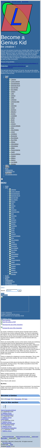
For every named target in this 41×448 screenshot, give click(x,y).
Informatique (14, 144)
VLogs (7, 165)
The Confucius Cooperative (9, 428)
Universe (13, 99)
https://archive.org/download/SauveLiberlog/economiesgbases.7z (19, 63)
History (13, 91)
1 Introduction (9, 170)
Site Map (11, 436)
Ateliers (13, 160)
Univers (13, 124)
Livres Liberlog (15, 81)
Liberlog (13, 79)
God (12, 104)
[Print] (5, 320)
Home (7, 76)
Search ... (3, 290)
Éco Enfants (14, 138)
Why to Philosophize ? (7, 414)
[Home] (16, 34)
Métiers (13, 158)
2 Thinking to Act (10, 171)
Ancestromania (15, 83)
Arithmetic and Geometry (8, 423)
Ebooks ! (13, 112)
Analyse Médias (15, 154)
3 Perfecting (8, 173)
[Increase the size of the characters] (11, 328)
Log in (2, 287)
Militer (13, 148)
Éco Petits (14, 140)
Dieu (12, 128)
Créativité (14, 116)
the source (18, 399)
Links (6, 77)
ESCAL (8, 446)
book (8, 399)
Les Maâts (14, 162)
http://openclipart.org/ (7, 67)
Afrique (13, 142)
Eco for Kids (14, 87)
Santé (13, 152)
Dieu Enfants (15, 130)
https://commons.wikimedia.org (17, 66)
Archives (13, 110)
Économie (14, 136)
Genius (13, 95)
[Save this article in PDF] (8, 322)
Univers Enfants (15, 126)
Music (6, 168)
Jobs (12, 93)
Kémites (13, 164)
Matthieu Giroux (7, 319)
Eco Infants (14, 89)
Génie (13, 118)
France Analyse (15, 150)
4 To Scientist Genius (11, 174)
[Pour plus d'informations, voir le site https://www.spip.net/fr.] (10, 444)
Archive (13, 114)
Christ (13, 108)
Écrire (13, 122)
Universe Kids (15, 101)
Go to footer (25, 1)
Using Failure (5, 419)
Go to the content (6, 1)
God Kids (14, 106)
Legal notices (26, 436)
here (26, 399)
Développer (14, 146)
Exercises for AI (15, 85)
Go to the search (16, 1)
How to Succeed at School (8, 410)
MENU (3, 183)
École (13, 120)
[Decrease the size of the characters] (12, 324)
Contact (7, 167)
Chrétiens (14, 134)
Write (12, 97)
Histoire (13, 156)
